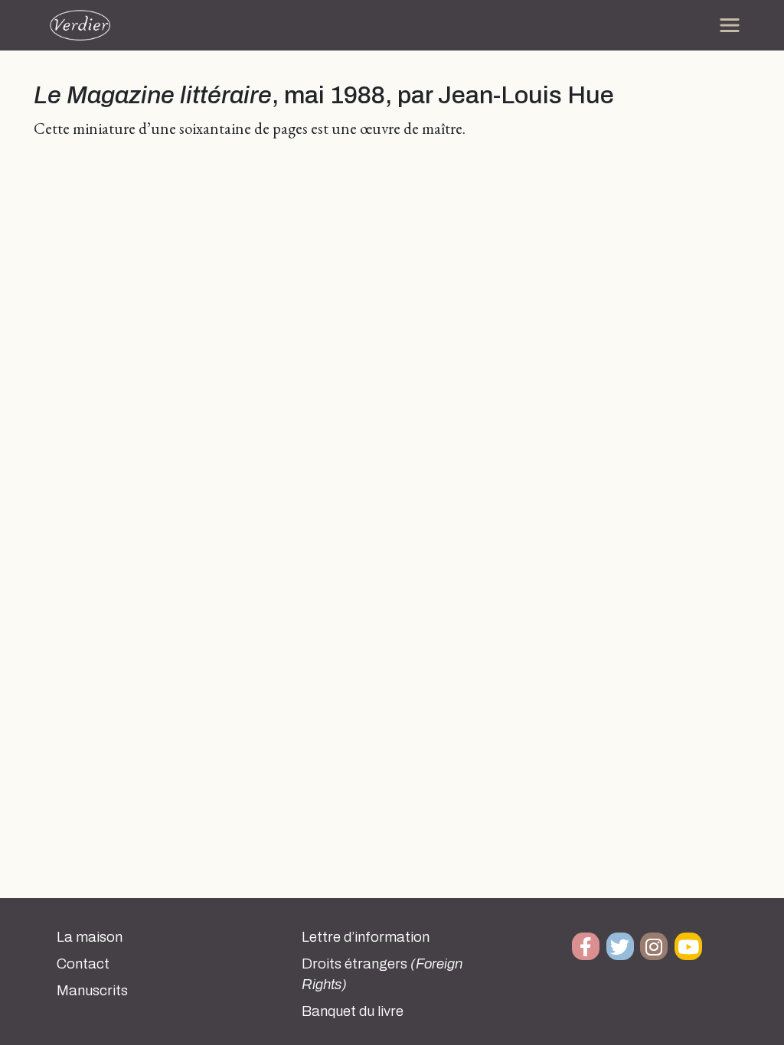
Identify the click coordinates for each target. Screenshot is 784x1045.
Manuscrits (92, 990)
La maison (89, 937)
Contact (83, 964)
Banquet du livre (352, 1011)
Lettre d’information (366, 937)
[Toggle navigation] (729, 25)
